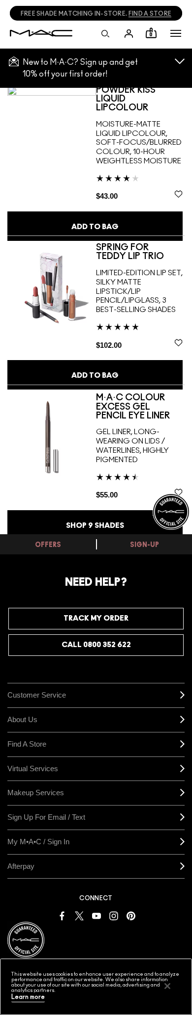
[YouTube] (96, 915)
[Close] (167, 986)
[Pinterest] (131, 915)
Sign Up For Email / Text (46, 817)
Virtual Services (32, 768)
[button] (175, 33)
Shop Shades (95, 525)
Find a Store (26, 744)
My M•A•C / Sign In (38, 841)
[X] (79, 915)
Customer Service (36, 695)
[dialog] (140, 99)
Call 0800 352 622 (96, 645)
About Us (22, 719)
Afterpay (20, 866)
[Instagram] (113, 915)
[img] (51, 129)
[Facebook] (62, 915)
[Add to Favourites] (178, 194)
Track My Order (96, 618)
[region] (96, 987)
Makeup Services (35, 792)
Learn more (28, 997)
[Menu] (175, 33)
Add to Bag (95, 227)
